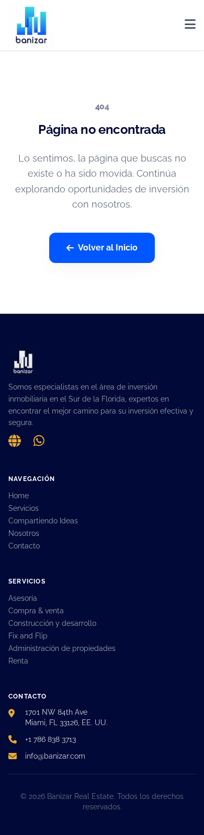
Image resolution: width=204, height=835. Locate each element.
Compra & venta (36, 611)
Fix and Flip (28, 636)
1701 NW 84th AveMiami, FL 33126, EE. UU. (66, 717)
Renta (18, 661)
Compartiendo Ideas (43, 521)
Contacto (24, 546)
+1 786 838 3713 (50, 739)
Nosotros (23, 533)
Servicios (23, 508)
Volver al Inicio (108, 248)
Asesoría (22, 598)
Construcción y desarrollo (52, 623)
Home (18, 495)
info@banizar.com (55, 756)
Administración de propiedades (62, 648)
